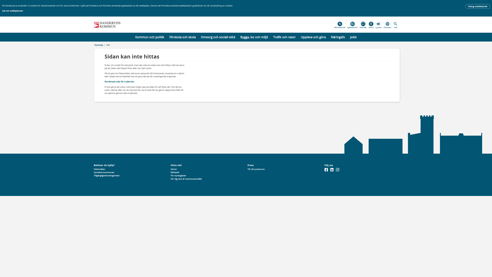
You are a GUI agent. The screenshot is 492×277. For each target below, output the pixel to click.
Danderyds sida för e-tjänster (119, 81)
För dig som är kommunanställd (186, 178)
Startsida (98, 45)
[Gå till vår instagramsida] (337, 170)
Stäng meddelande (477, 6)
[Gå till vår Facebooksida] (326, 170)
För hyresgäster (178, 175)
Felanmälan (99, 169)
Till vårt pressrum (256, 169)
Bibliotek (175, 172)
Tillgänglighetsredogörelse (106, 175)
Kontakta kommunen (104, 172)
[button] (395, 25)
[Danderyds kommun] (130, 25)
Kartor (174, 169)
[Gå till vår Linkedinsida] (332, 170)
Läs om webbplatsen (12, 10)
